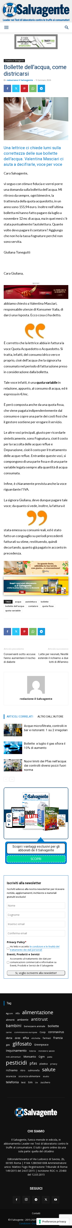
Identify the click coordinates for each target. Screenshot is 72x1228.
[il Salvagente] (36, 11)
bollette (45, 601)
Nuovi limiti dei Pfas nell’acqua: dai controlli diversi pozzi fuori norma (45, 765)
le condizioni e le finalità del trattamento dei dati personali (34, 948)
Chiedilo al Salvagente (14, 60)
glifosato (22, 1044)
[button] (6, 27)
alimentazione (37, 1012)
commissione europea (25, 1032)
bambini (13, 1025)
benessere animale (34, 1026)
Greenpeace (41, 1044)
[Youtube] (55, 1199)
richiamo (12, 1070)
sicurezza (11, 1076)
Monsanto (29, 1056)
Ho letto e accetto (34, 948)
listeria (32, 1050)
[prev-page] (6, 779)
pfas (33, 1063)
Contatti (36, 1213)
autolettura (31, 601)
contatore (33, 606)
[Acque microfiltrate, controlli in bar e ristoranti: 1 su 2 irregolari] (13, 730)
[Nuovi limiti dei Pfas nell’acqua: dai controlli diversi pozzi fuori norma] (13, 765)
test (23, 1082)
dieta (9, 1038)
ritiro (22, 1070)
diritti (17, 1038)
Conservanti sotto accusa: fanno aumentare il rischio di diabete (20, 658)
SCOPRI (36, 859)
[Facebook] (7, 88)
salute (48, 1069)
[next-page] (12, 779)
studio (46, 1076)
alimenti (10, 1019)
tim (30, 1082)
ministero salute (46, 1050)
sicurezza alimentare (29, 1076)
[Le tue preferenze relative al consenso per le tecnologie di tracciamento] (52, 1221)
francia (58, 1038)
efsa (26, 1038)
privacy (53, 1063)
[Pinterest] (24, 88)
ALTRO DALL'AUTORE (50, 716)
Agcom (9, 1013)
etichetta (35, 1038)
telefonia (12, 1082)
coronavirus (56, 1032)
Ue (36, 1082)
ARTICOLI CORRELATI (20, 716)
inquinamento (16, 1050)
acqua (18, 601)
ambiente (22, 1019)
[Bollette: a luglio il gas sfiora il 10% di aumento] (13, 747)
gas (8, 1044)
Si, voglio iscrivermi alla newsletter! (36, 973)
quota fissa (48, 606)
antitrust (39, 1019)
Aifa (18, 1013)
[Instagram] (26, 1199)
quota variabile (13, 610)
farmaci (47, 1038)
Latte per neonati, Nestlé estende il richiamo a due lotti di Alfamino (53, 658)
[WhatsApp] (33, 88)
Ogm (42, 1056)
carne (9, 1032)
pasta (49, 1057)
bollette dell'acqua (14, 606)
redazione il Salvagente (20, 80)
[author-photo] (36, 693)
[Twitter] (16, 88)
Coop (43, 1032)
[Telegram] (41, 88)
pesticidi (16, 1063)
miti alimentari (13, 1056)
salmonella (34, 1070)
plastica (44, 1063)
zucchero (45, 1082)
